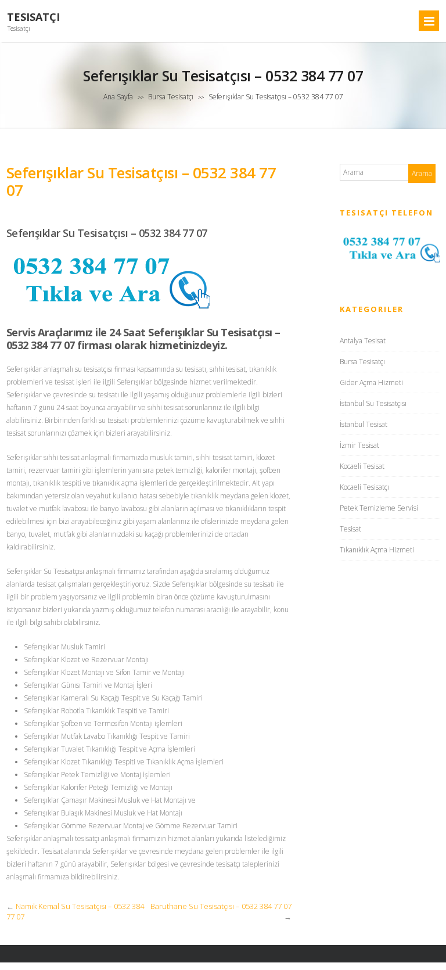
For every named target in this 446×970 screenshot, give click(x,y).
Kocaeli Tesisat (362, 466)
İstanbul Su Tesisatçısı (373, 403)
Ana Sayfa (118, 97)
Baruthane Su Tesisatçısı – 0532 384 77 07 (221, 906)
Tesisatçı (33, 17)
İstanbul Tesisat (363, 424)
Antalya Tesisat (363, 341)
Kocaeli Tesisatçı (364, 487)
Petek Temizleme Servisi (379, 508)
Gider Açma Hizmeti (371, 382)
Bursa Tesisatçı (170, 97)
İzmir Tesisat (359, 445)
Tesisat (350, 529)
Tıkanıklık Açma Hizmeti (377, 550)
